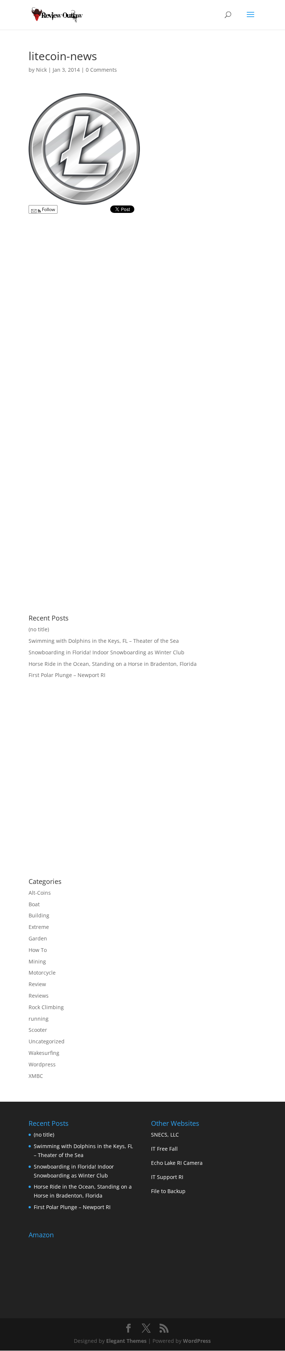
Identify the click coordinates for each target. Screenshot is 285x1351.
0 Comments (101, 69)
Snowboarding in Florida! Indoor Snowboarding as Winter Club (106, 652)
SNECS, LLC (165, 1134)
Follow (48, 209)
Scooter (38, 1029)
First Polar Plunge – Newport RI (67, 674)
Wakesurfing (44, 1052)
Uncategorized (47, 1041)
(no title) (39, 629)
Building (39, 915)
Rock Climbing (46, 1007)
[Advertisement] (91, 812)
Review (37, 984)
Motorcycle (42, 972)
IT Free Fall (164, 1148)
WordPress (197, 1340)
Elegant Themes (126, 1340)
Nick (41, 69)
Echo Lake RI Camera (177, 1162)
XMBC (36, 1075)
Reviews (39, 995)
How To (38, 949)
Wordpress (42, 1064)
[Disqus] (142, 311)
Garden (38, 938)
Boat (34, 904)
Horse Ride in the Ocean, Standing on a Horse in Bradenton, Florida (113, 663)
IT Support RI (167, 1176)
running (39, 1018)
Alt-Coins (40, 892)
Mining (37, 961)
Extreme (39, 926)
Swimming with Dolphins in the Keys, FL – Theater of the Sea (104, 640)
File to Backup (168, 1191)
